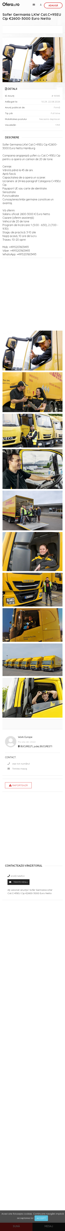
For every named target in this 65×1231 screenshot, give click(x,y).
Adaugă (53, 5)
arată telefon (17, 875)
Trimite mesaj (19, 768)
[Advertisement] (32, 295)
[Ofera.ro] (11, 4)
